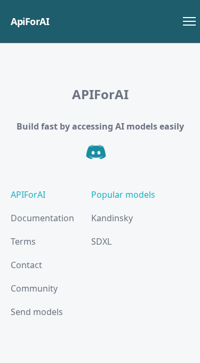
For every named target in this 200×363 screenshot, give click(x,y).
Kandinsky (112, 218)
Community (34, 288)
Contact (26, 265)
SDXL (101, 241)
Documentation (42, 218)
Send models (37, 312)
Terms (23, 241)
